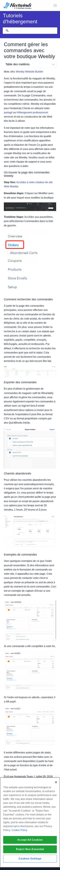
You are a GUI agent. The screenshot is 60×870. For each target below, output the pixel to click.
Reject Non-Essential (30, 849)
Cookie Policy (19, 830)
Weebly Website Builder (29, 71)
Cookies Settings (30, 858)
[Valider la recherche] (7, 30)
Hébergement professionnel (32, 112)
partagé (8, 112)
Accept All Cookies (30, 839)
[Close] (56, 782)
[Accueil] (17, 6)
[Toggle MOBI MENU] (55, 5)
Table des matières (17, 64)
